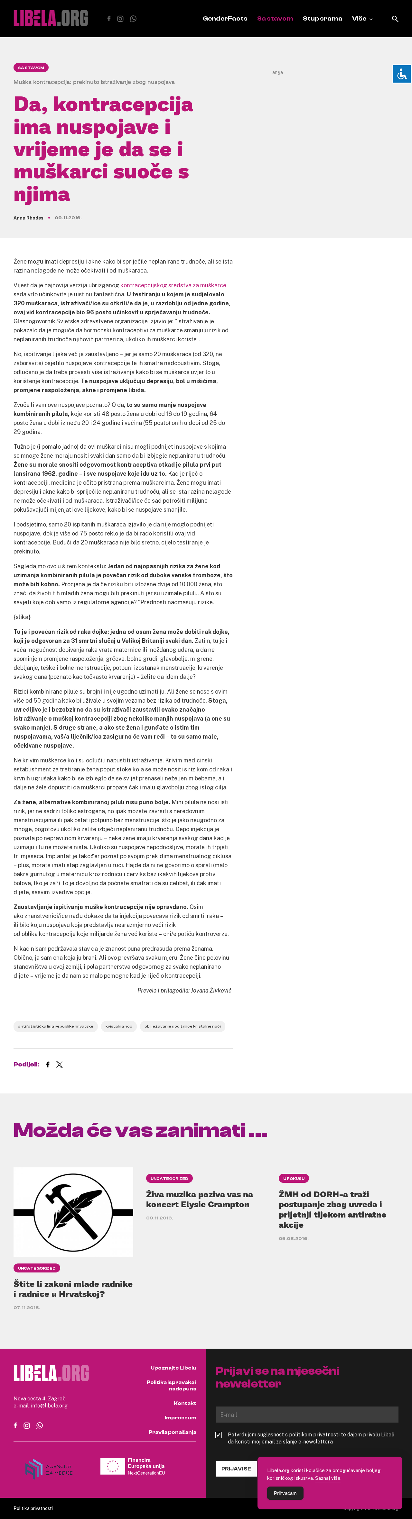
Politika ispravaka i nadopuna (171, 1386)
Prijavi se (236, 1469)
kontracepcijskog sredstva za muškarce (173, 285)
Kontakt (185, 1403)
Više (359, 18)
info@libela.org (49, 1405)
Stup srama (322, 18)
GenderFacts (225, 18)
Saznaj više (328, 1478)
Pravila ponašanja (172, 1432)
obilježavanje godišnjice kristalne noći (183, 1026)
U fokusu (293, 1178)
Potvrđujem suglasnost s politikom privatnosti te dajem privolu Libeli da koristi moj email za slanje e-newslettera (311, 1438)
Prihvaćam (285, 1493)
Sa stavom (275, 18)
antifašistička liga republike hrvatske (55, 1026)
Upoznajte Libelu (173, 1368)
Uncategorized (37, 1268)
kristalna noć (119, 1026)
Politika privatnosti (33, 1508)
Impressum (180, 1418)
